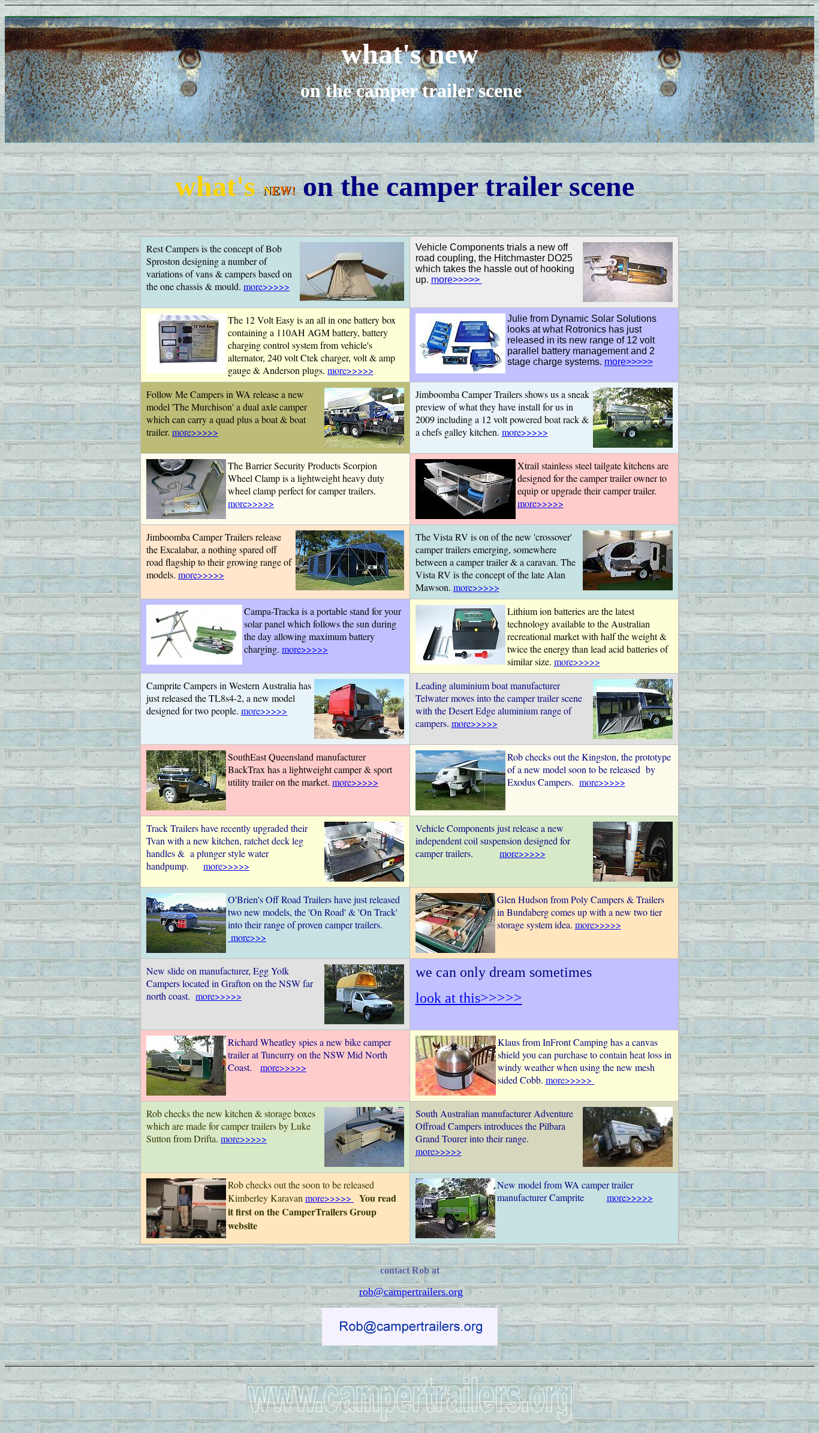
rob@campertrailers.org (411, 1292)
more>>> (247, 937)
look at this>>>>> (468, 998)
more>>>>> (266, 286)
